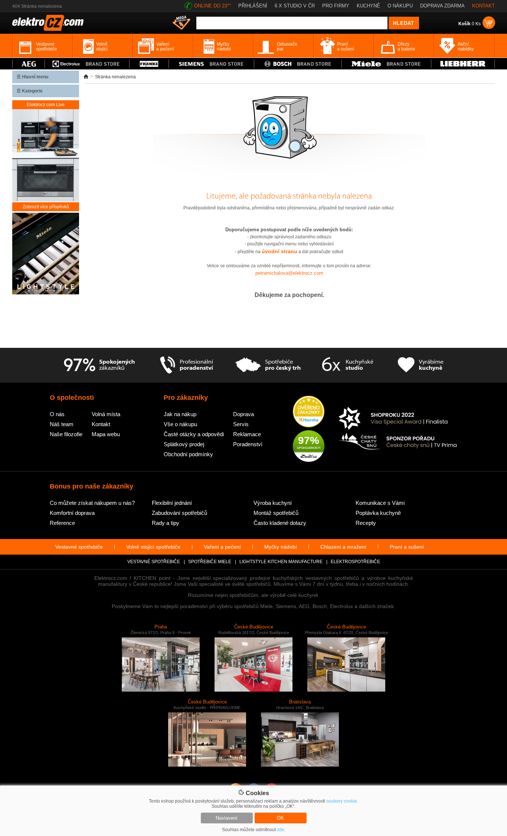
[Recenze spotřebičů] (99, 365)
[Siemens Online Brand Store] (211, 63)
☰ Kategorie (30, 91)
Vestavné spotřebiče (79, 547)
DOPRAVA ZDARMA (442, 6)
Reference (62, 523)
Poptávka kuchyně (378, 513)
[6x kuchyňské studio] (347, 365)
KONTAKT (483, 6)
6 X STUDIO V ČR (295, 6)
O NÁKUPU (400, 6)
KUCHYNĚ (368, 6)
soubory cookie (341, 801)
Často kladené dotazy (280, 523)
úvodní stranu (279, 251)
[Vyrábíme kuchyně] (420, 365)
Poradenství (247, 444)
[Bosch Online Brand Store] (297, 63)
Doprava (243, 414)
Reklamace (247, 434)
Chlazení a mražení (343, 547)
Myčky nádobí (280, 547)
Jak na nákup (180, 414)
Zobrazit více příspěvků (46, 206)
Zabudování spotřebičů (179, 513)
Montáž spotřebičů (276, 513)
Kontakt (101, 424)
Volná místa (106, 414)
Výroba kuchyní (273, 503)
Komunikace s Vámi (380, 503)
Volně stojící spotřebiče (153, 547)
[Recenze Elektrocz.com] (308, 412)
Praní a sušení (407, 547)
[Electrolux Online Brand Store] (87, 63)
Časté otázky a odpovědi (194, 434)
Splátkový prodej (184, 444)
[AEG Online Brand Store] (29, 63)
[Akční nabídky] (181, 23)
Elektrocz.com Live (46, 104)
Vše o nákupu (180, 424)
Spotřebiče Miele (209, 561)
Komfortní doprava (72, 513)
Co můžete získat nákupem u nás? (92, 503)
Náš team (61, 424)
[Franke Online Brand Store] (149, 63)
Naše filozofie (66, 434)
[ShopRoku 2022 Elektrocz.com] (397, 419)
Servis (241, 424)
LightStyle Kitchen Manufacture (281, 561)
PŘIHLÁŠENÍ (252, 6)
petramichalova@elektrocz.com (289, 273)
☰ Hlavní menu (32, 76)
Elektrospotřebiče (355, 561)
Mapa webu (106, 434)
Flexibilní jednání (172, 503)
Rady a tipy (165, 523)
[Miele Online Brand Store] (386, 63)
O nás (57, 414)
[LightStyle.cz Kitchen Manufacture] (45, 254)
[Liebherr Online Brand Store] (462, 63)
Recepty (366, 523)
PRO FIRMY (335, 6)
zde (280, 829)
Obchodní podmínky (188, 454)
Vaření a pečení (222, 547)
